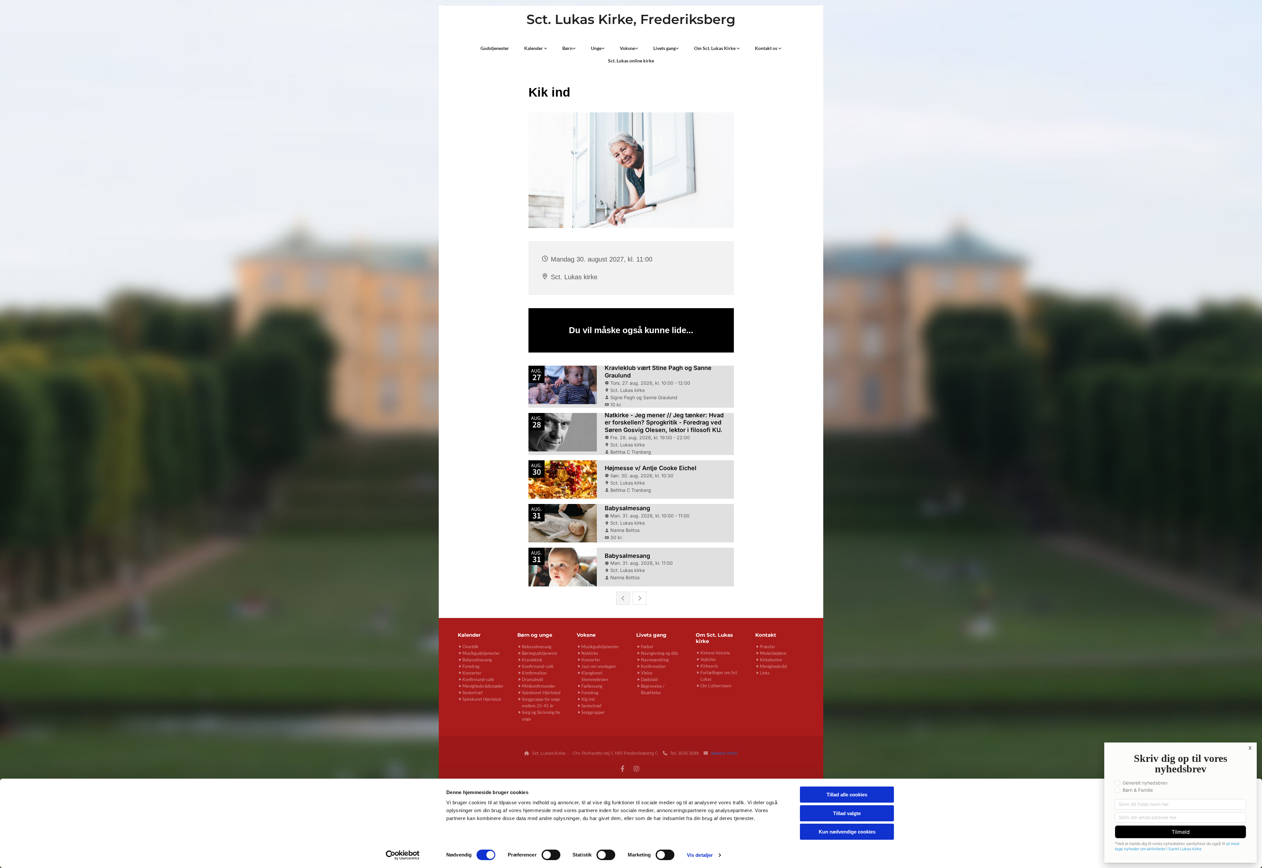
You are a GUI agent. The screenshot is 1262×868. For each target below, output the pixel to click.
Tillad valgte (847, 813)
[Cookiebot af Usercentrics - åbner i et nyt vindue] (403, 855)
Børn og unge (534, 635)
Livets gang (664, 48)
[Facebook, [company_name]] (622, 768)
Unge (596, 48)
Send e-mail (724, 753)
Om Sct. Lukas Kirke (715, 48)
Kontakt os (766, 48)
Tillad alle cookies (847, 794)
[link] (536, 48)
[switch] (551, 855)
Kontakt (765, 635)
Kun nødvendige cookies (847, 831)
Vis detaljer (700, 855)
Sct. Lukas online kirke (631, 60)
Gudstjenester (494, 48)
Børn (567, 48)
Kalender (534, 48)
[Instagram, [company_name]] (636, 768)
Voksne (627, 48)
